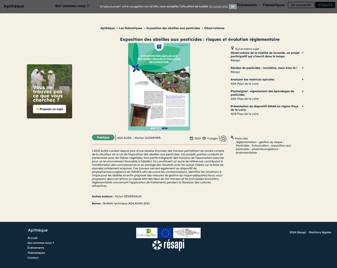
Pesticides (242, 145)
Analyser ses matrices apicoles (252, 79)
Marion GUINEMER (148, 138)
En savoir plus (218, 6)
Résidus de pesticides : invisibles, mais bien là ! (264, 68)
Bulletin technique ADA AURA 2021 (126, 203)
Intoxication (260, 145)
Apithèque (107, 28)
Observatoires (214, 28)
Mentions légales (320, 232)
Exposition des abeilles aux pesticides (173, 28)
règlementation (246, 142)
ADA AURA (124, 138)
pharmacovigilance (265, 149)
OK (232, 6)
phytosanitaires (246, 152)
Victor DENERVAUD (128, 196)
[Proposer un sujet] (49, 118)
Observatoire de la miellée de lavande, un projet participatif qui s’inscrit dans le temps (265, 54)
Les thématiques (130, 28)
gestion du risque (270, 142)
